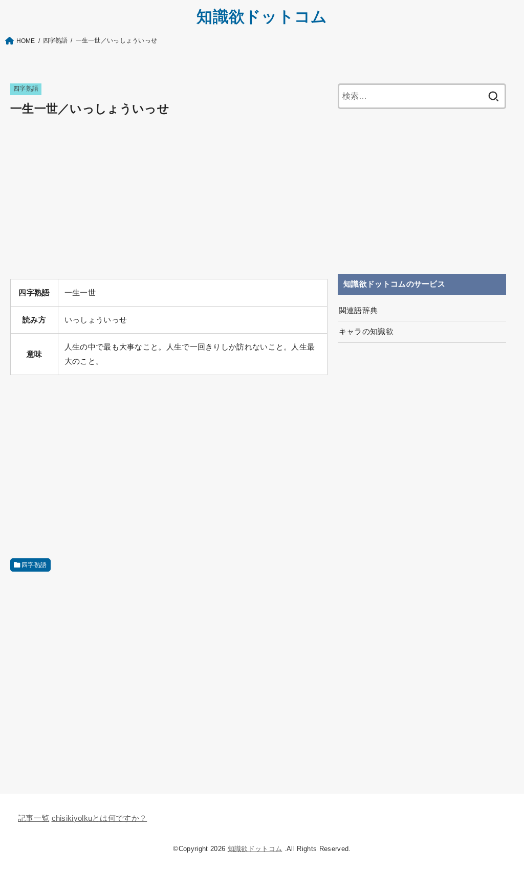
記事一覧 (33, 818)
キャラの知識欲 (366, 332)
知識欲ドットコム (261, 17)
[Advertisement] (169, 199)
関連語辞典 (358, 311)
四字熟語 (25, 88)
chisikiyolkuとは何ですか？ (99, 818)
